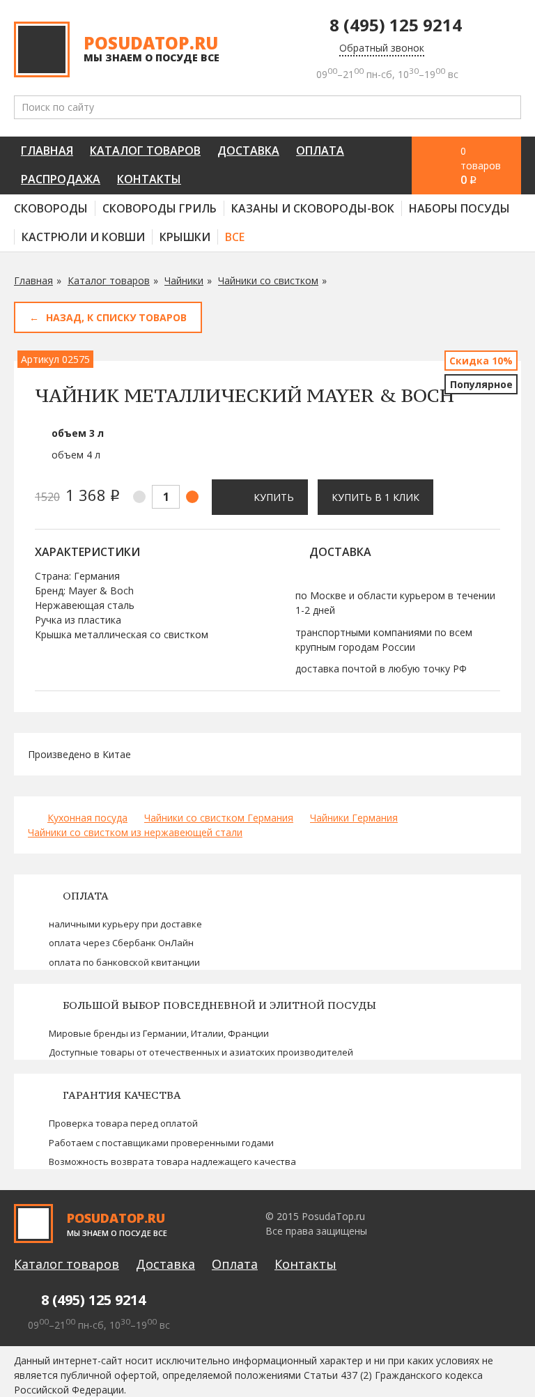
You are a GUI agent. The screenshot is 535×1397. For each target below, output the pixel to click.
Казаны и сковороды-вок (312, 208)
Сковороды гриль (159, 208)
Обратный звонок (381, 47)
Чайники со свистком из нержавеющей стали (135, 832)
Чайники (183, 280)
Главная (47, 150)
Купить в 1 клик (375, 497)
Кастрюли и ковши (83, 237)
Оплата (320, 150)
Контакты (149, 179)
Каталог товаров (145, 150)
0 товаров (480, 165)
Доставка (248, 150)
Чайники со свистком (268, 280)
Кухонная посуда (87, 817)
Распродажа (60, 179)
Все (235, 237)
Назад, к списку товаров (116, 317)
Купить (274, 497)
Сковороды (51, 208)
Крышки (185, 237)
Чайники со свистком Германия (218, 817)
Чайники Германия (354, 817)
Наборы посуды (459, 208)
